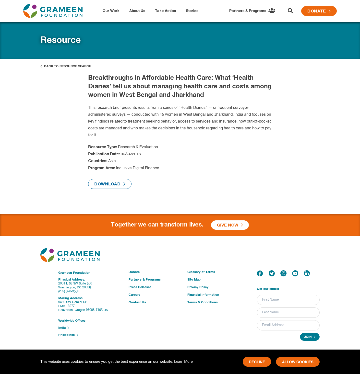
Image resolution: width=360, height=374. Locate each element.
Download (108, 184)
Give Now (229, 225)
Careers (134, 294)
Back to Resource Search (66, 66)
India (63, 327)
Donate (318, 11)
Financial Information (203, 294)
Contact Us (137, 302)
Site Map (194, 279)
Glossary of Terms (201, 272)
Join (309, 337)
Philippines (67, 335)
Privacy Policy (197, 287)
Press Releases (140, 287)
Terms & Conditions (202, 302)
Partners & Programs (145, 279)
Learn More (183, 361)
